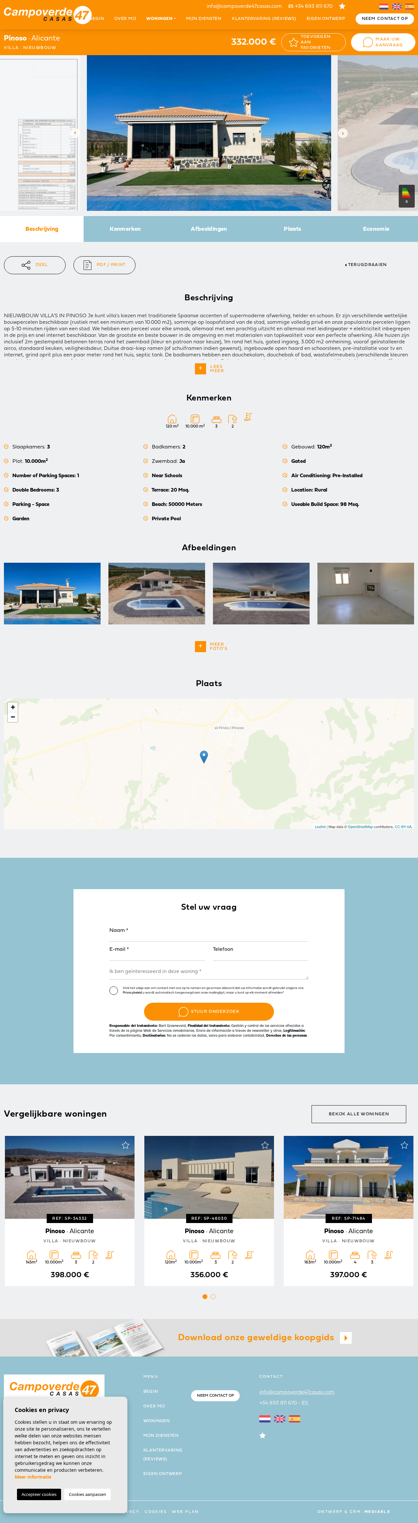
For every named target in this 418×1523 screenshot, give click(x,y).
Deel (42, 265)
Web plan (185, 1512)
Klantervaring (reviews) (264, 19)
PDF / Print (111, 265)
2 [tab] (213, 1296)
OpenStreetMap (360, 826)
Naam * (118, 930)
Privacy (128, 1512)
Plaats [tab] (292, 229)
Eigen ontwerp (326, 19)
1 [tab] (204, 1296)
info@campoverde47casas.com (244, 6)
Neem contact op (385, 19)
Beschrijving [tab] (41, 229)
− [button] (13, 717)
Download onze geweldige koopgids (257, 1337)
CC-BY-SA (403, 826)
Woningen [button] (159, 19)
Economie (376, 229)
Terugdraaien (367, 265)
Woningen (156, 1421)
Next (344, 133)
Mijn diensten (203, 19)
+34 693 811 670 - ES (283, 1403)
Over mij (125, 19)
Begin (96, 19)
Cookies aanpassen (87, 1494)
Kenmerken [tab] (125, 229)
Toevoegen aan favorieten (316, 42)
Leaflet (320, 826)
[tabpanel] (348, 1211)
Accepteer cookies (39, 1494)
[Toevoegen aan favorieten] (125, 1145)
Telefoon (223, 949)
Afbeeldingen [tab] (209, 229)
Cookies (156, 1512)
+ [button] (13, 707)
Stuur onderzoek (215, 1012)
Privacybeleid (133, 993)
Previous (73, 133)
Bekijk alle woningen (359, 1114)
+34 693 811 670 (310, 6)
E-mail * (119, 949)
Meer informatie (33, 1477)
